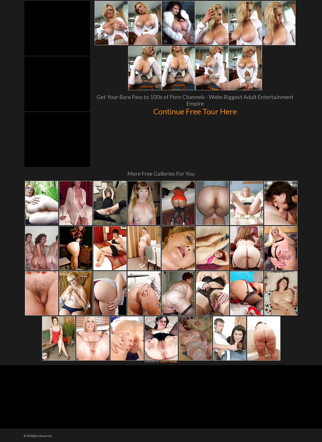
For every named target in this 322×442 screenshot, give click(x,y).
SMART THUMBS (169, 362)
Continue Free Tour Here (195, 111)
